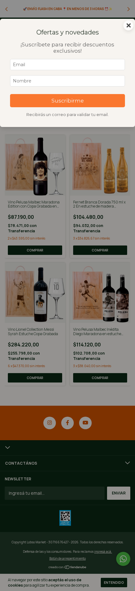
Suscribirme (67, 101)
